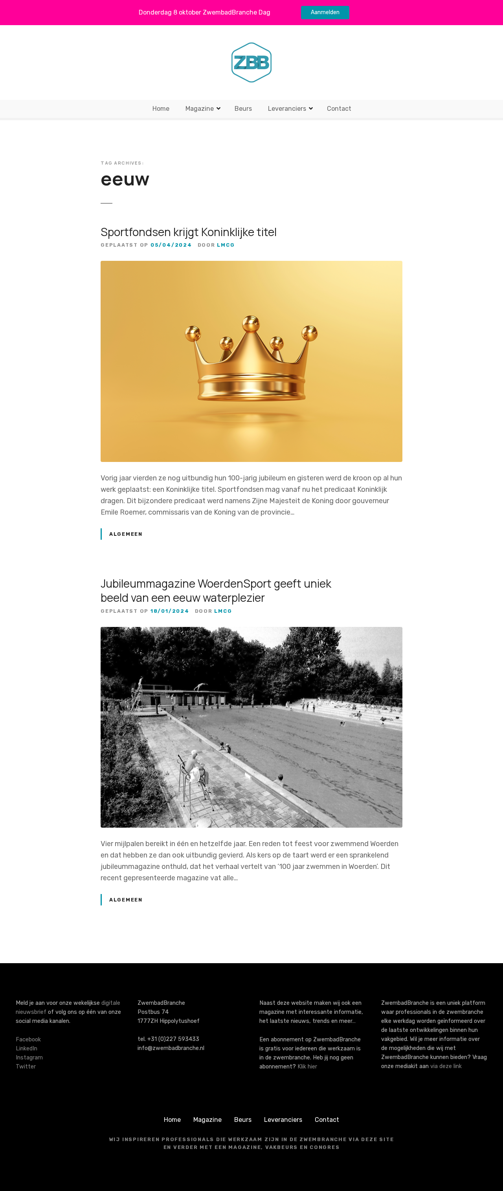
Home (160, 108)
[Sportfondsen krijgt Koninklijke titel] (251, 266)
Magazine (199, 108)
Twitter (26, 1066)
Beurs (243, 108)
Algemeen (126, 534)
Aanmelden (325, 12)
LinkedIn (26, 1048)
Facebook (28, 1039)
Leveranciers (287, 108)
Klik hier (307, 1066)
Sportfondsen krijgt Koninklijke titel (189, 231)
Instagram (29, 1057)
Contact (339, 108)
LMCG (226, 245)
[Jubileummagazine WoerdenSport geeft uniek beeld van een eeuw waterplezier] (251, 632)
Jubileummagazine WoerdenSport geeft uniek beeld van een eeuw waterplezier (216, 590)
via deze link (446, 1066)
